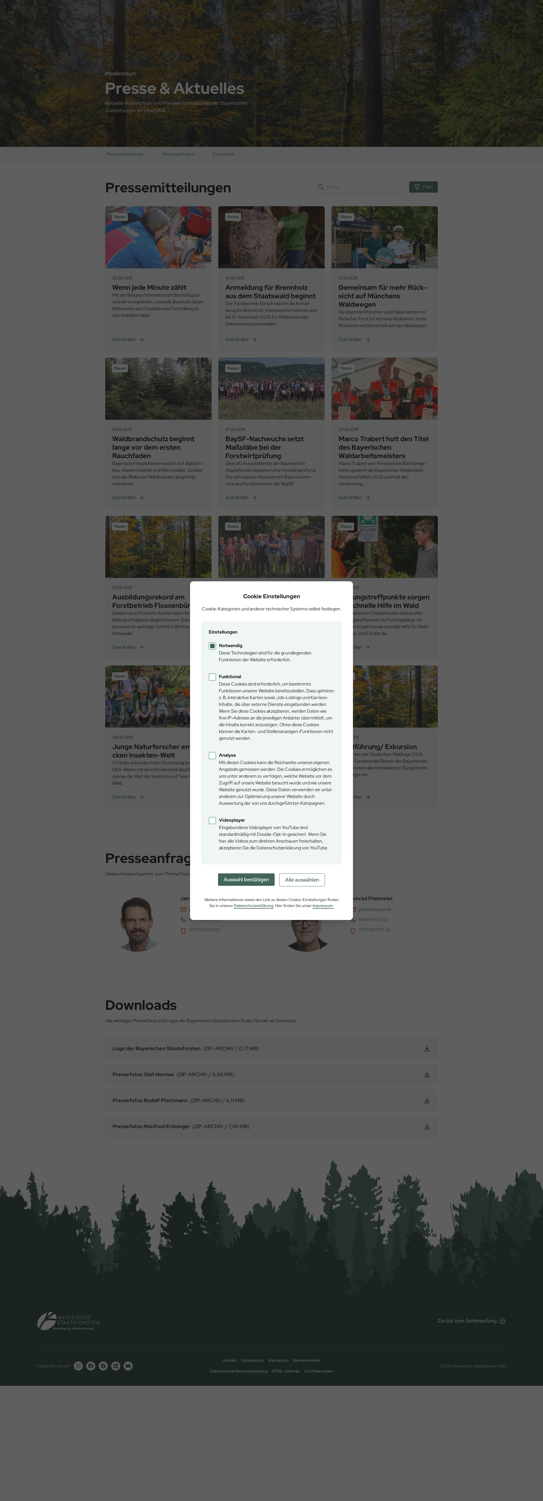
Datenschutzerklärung (253, 905)
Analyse (227, 755)
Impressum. (323, 905)
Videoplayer (232, 820)
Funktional (230, 677)
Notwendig (230, 646)
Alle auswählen (302, 879)
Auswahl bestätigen (246, 879)
